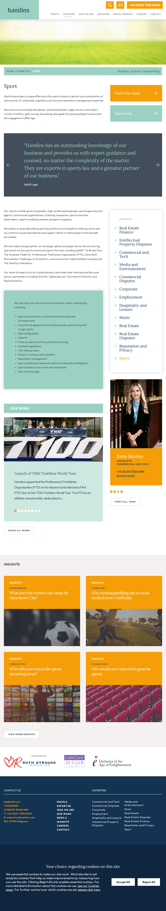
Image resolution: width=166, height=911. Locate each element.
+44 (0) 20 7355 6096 (130, 471)
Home (9, 71)
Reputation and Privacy (133, 348)
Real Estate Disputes (129, 335)
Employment (130, 297)
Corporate (128, 289)
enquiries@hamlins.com (21, 817)
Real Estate (129, 325)
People (55, 14)
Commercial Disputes (130, 278)
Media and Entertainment (132, 266)
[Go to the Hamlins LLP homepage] (19, 9)
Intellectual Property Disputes (135, 242)
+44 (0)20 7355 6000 (145, 5)
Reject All (148, 882)
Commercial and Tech (134, 254)
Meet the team (127, 93)
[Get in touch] (120, 5)
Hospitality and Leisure (133, 307)
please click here (89, 890)
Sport (124, 358)
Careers (141, 14)
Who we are (86, 14)
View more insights (21, 734)
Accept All (123, 882)
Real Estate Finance (129, 230)
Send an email (126, 476)
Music (124, 317)
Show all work (19, 530)
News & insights (123, 14)
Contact (155, 14)
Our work (103, 14)
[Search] (110, 5)
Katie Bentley (130, 456)
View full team (125, 501)
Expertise (69, 14)
